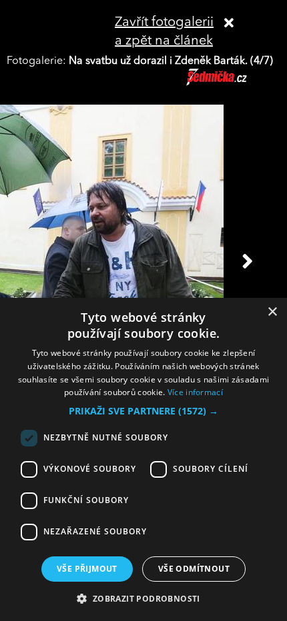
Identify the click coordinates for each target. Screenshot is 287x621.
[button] (143, 411)
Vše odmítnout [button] (194, 568)
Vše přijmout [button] (87, 568)
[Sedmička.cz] (233, 83)
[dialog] (143, 459)
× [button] (272, 312)
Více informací (195, 392)
